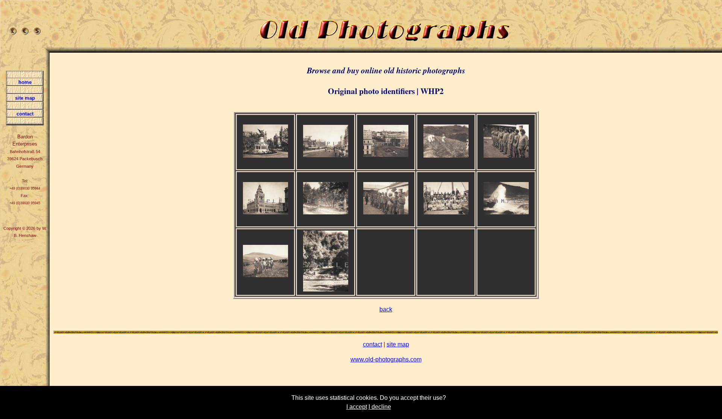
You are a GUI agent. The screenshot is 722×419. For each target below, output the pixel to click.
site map (398, 344)
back (385, 309)
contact (372, 344)
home (25, 82)
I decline (380, 407)
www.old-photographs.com (386, 359)
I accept (356, 407)
